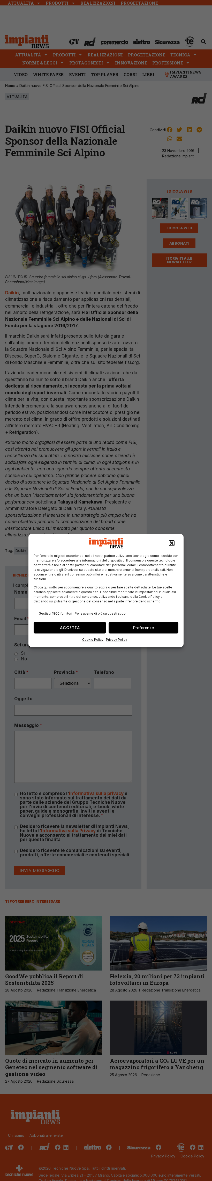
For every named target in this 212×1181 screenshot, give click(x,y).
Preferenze (143, 627)
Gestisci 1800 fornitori (55, 613)
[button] (171, 543)
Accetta (70, 627)
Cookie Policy (92, 639)
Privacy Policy (116, 639)
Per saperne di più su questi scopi (100, 613)
